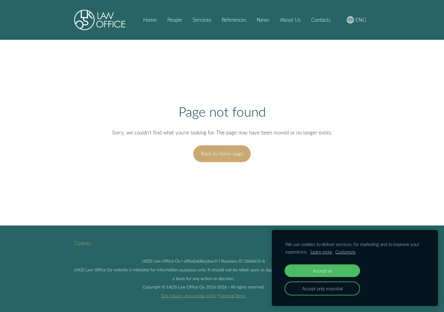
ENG (360, 19)
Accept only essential (322, 288)
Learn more (321, 252)
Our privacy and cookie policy (189, 295)
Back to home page (222, 153)
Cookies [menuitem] (82, 243)
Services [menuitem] (202, 19)
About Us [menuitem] (290, 19)
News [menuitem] (263, 19)
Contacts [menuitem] (320, 19)
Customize (345, 252)
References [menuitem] (234, 19)
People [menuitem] (174, 19)
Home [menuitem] (150, 19)
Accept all (322, 271)
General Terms (233, 295)
